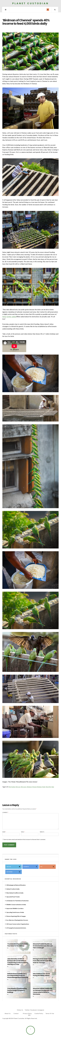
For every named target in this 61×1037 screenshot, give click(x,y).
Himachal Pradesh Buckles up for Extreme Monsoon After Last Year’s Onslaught (43, 946)
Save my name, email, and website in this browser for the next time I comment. (25, 839)
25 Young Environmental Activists (16, 928)
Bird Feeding (12, 787)
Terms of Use (50, 1013)
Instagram (9, 871)
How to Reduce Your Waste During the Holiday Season (41, 975)
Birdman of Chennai (32, 787)
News (8, 971)
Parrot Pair (48, 787)
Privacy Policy (27, 1013)
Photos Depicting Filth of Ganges (16, 916)
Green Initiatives (12, 941)
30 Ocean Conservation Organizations (17, 924)
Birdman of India (41, 787)
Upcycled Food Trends (13, 896)
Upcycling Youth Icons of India (15, 912)
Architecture (11, 986)
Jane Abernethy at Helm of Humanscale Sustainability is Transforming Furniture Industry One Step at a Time (17, 961)
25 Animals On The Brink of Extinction (17, 900)
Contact (16, 1013)
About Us (8, 1013)
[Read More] (8, 948)
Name (4, 831)
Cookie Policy (38, 1013)
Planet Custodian (30, 3)
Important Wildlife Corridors (15, 908)
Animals (35, 956)
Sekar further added (9, 317)
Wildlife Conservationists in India (16, 904)
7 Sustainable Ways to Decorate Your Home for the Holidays (17, 945)
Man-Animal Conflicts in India (14, 893)
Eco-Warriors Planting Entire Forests (17, 920)
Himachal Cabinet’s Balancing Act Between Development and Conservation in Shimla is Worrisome (42, 991)
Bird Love (18, 787)
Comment (5, 812)
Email (23, 831)
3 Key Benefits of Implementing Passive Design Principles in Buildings (17, 990)
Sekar (52, 787)
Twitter (9, 866)
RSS (41, 866)
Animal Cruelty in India (12, 889)
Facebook (26, 866)
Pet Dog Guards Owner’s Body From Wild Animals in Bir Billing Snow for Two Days (42, 961)
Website (42, 831)
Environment (36, 941)
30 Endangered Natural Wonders (16, 885)
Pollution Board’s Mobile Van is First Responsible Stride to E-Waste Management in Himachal (17, 975)
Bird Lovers (23, 787)
